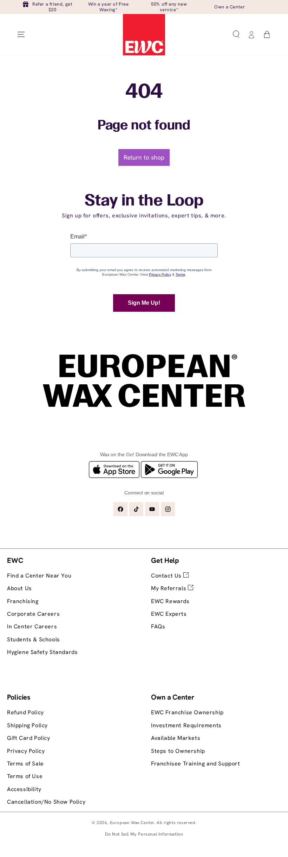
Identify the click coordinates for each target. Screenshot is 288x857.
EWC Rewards (170, 601)
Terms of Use (24, 776)
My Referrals (169, 588)
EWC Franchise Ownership (187, 712)
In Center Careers (32, 626)
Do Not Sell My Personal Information (144, 834)
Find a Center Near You (39, 575)
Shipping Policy (27, 725)
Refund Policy (25, 712)
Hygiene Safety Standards (42, 652)
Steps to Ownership (178, 751)
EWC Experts (169, 614)
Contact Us (167, 575)
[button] (236, 34)
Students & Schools (33, 639)
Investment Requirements (186, 725)
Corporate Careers (33, 614)
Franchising (23, 601)
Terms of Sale (25, 763)
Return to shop (144, 157)
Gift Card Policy (28, 738)
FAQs (158, 626)
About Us (19, 588)
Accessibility (24, 789)
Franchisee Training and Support (195, 763)
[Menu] (21, 34)
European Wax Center (132, 822)
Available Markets (175, 738)
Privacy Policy (26, 751)
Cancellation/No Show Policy (46, 801)
